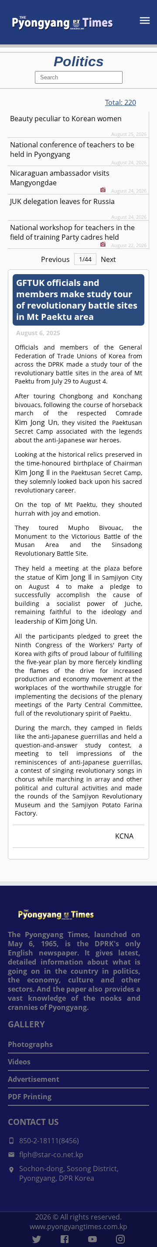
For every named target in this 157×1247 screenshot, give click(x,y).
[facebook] (64, 1239)
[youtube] (92, 1239)
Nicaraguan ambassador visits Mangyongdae (59, 177)
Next (108, 259)
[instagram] (120, 1239)
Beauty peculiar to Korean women (66, 118)
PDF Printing (29, 1096)
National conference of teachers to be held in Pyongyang (72, 149)
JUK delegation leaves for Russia (62, 201)
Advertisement (33, 1079)
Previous (55, 259)
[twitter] (37, 1239)
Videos (19, 1062)
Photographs (30, 1044)
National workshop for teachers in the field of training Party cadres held (72, 232)
